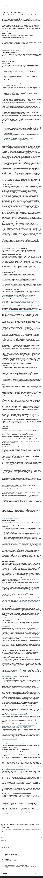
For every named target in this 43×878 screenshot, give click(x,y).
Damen (7, 827)
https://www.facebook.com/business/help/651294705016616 (18, 727)
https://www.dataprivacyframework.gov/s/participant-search (16, 714)
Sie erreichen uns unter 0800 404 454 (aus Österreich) (16, 865)
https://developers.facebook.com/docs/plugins (13, 760)
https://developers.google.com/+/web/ (11, 764)
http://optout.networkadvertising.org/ (9, 738)
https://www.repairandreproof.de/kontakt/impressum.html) (17, 139)
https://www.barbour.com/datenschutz (11, 807)
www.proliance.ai (25, 43)
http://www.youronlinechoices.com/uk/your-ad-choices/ (13, 743)
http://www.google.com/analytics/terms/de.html (28, 601)
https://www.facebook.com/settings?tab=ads (15, 732)
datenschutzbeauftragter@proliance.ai (12, 38)
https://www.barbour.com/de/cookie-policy (10, 518)
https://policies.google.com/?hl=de (20, 602)
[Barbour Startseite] (4, 873)
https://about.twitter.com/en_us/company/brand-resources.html (16, 769)
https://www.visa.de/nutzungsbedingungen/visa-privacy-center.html (19, 296)
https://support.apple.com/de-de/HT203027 (20, 323)
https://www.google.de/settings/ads (20, 671)
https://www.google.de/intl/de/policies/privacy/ (11, 676)
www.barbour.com (24, 145)
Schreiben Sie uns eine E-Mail (11, 854)
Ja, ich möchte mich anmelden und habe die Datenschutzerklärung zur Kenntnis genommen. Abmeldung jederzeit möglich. (21, 829)
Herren (3, 827)
